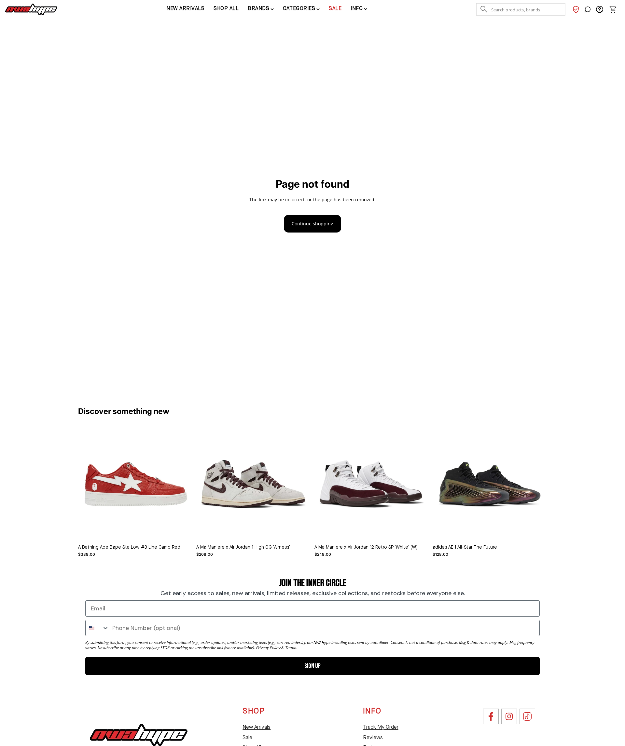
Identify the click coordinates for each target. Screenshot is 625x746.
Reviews (373, 737)
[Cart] (612, 9)
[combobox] (97, 628)
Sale (335, 8)
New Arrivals (257, 727)
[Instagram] (509, 716)
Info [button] (357, 8)
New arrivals (185, 8)
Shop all (226, 8)
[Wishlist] (576, 9)
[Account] (599, 9)
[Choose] (182, 531)
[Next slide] (301, 484)
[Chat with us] (587, 9)
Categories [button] (299, 8)
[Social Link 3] (527, 716)
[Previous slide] (206, 484)
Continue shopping (312, 223)
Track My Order (380, 727)
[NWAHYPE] (139, 735)
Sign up (312, 666)
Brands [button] (258, 8)
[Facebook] (491, 716)
